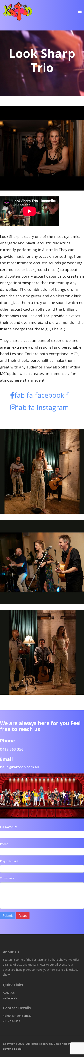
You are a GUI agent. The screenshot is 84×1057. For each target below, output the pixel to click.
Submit (8, 915)
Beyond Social (12, 1049)
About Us (9, 992)
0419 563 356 (11, 1021)
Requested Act (9, 861)
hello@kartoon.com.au (19, 766)
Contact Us (10, 997)
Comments (7, 878)
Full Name (8, 827)
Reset (23, 915)
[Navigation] (80, 11)
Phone (4, 844)
